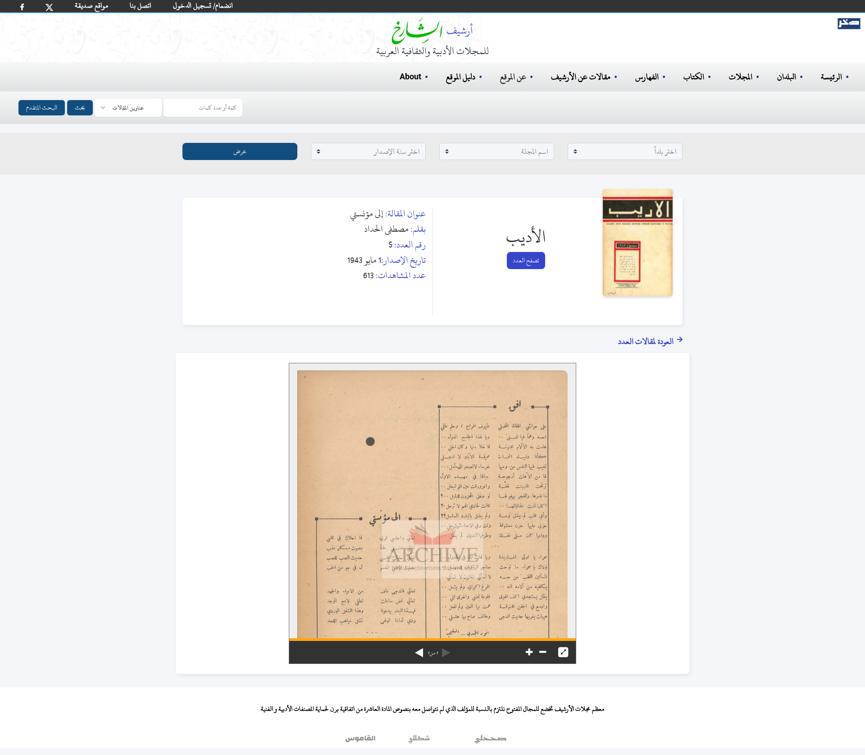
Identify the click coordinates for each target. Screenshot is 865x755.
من (432, 653)
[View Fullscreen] (563, 652)
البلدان (786, 76)
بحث (80, 107)
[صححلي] (490, 741)
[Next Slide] (419, 649)
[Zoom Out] (542, 652)
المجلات (740, 76)
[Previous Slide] (446, 649)
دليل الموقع (460, 76)
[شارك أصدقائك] (22, 7)
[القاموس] (361, 741)
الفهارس (647, 76)
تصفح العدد (526, 260)
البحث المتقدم (41, 107)
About (410, 77)
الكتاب (693, 76)
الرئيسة (831, 76)
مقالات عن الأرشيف (580, 76)
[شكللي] (419, 741)
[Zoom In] (529, 652)
